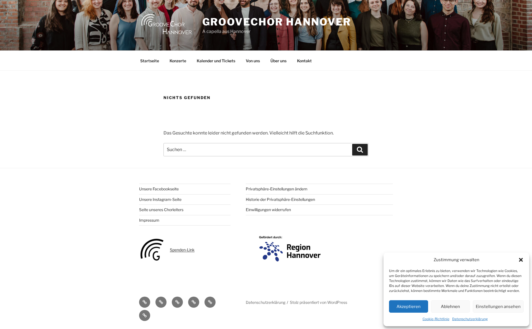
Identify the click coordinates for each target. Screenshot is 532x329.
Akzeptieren (409, 306)
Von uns (253, 60)
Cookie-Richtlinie (436, 319)
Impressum (149, 220)
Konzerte (178, 60)
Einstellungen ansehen (498, 306)
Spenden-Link (182, 249)
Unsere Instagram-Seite (160, 199)
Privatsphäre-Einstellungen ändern (276, 188)
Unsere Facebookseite (159, 188)
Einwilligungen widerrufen (268, 209)
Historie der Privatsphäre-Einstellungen (280, 199)
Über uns (278, 60)
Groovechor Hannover (276, 22)
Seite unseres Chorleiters (161, 209)
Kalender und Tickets (216, 60)
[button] (521, 260)
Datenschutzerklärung (470, 319)
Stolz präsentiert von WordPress (318, 302)
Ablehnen (450, 306)
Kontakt (304, 60)
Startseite (149, 60)
